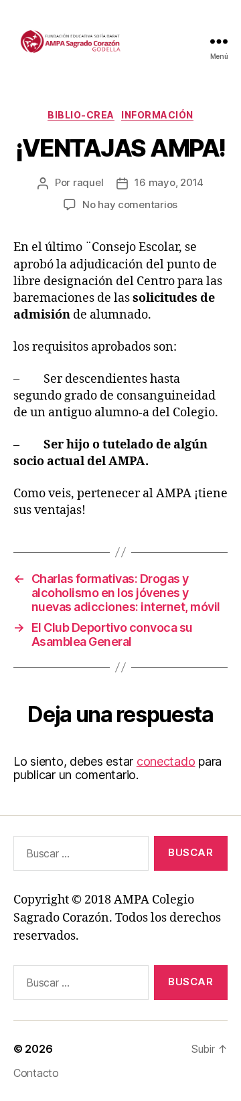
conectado (166, 761)
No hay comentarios (129, 204)
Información (157, 114)
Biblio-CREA (81, 114)
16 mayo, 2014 (169, 182)
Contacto (36, 1073)
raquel (88, 182)
